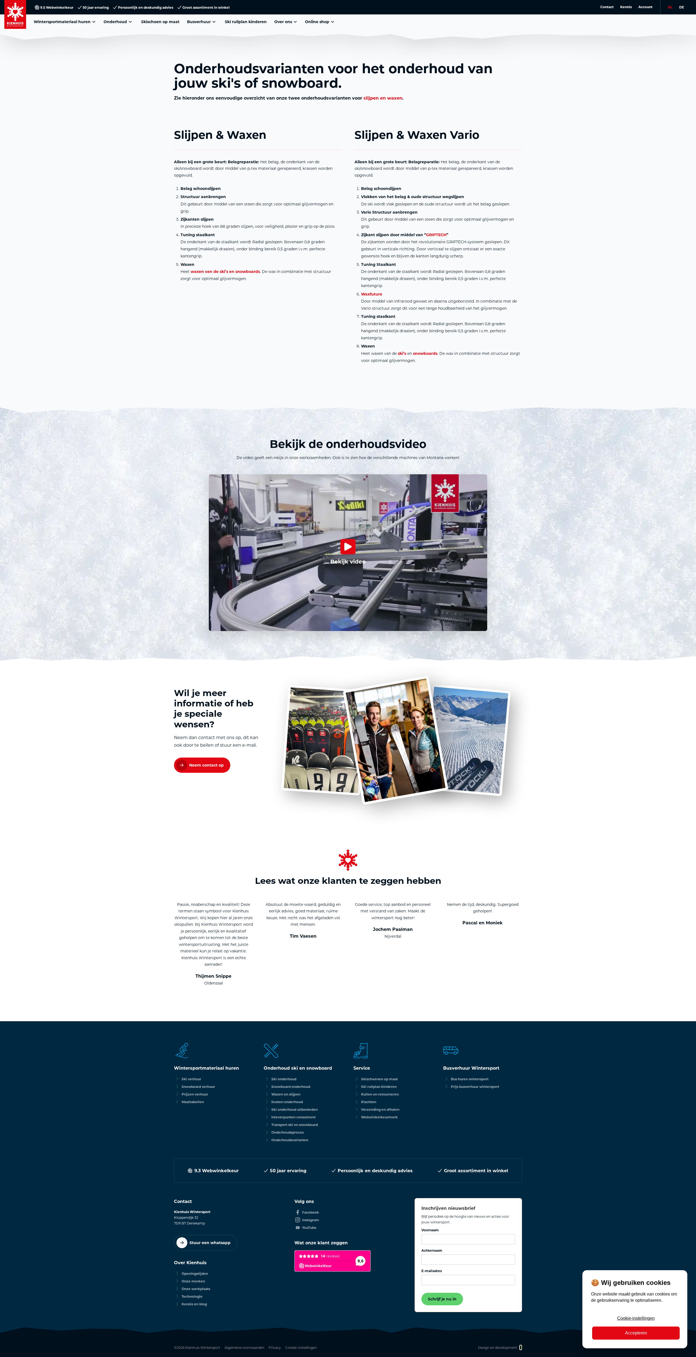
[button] (65, 21)
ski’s (402, 353)
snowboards (425, 353)
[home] (15, 14)
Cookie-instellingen (636, 1318)
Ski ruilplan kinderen (246, 21)
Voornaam (430, 1230)
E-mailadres (431, 1271)
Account (645, 7)
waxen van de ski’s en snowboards (225, 271)
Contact (607, 7)
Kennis (626, 7)
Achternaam (431, 1250)
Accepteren (636, 1333)
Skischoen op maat (160, 21)
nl (670, 7)
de (681, 7)
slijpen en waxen (382, 98)
